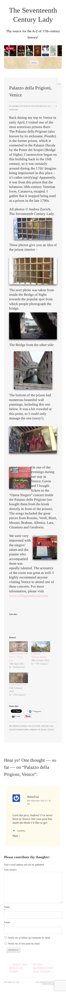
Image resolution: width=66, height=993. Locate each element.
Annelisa (33, 796)
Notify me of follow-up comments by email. (29, 937)
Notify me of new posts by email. (24, 943)
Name (7, 907)
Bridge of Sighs (38, 730)
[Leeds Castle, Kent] (18, 677)
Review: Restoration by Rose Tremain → (43, 968)
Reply (15, 836)
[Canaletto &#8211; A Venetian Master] (40, 646)
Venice (50, 730)
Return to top (11, 982)
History (45, 726)
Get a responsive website (49, 982)
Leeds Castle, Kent (18, 684)
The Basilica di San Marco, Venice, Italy (18, 657)
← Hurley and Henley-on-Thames (18, 968)
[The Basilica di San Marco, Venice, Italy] (18, 646)
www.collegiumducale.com (28, 596)
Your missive (10, 869)
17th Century (33, 726)
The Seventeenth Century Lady (33, 14)
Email (7, 922)
